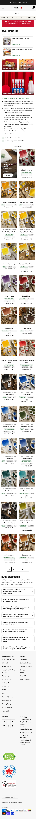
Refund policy (6, 700)
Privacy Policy (6, 704)
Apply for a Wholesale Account (9, 671)
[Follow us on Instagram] (8, 721)
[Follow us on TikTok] (8, 726)
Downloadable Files (8, 659)
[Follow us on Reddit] (13, 726)
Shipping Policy (7, 707)
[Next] (27, 569)
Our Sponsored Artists (25, 671)
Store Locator (6, 666)
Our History (23, 659)
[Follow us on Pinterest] (13, 721)
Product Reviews (25, 676)
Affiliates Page (6, 683)
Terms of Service (7, 697)
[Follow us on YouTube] (4, 726)
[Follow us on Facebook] (4, 721)
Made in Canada (25, 679)
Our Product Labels (26, 666)
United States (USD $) (9, 797)
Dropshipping (6, 679)
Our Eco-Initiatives (25, 663)
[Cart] (33, 8)
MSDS (4, 690)
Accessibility (6, 711)
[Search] (6, 8)
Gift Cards (5, 663)
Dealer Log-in (6, 676)
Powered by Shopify (16, 802)
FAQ (3, 693)
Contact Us (5, 686)
